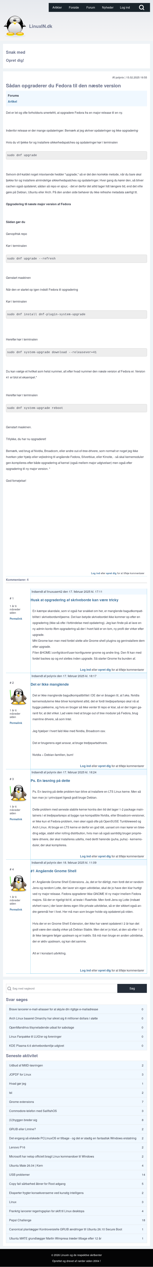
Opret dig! (15, 60)
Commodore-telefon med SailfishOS (33, 1111)
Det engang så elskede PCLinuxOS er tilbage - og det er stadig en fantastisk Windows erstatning (72, 1138)
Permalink (16, 618)
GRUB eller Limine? (22, 1129)
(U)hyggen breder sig (23, 1120)
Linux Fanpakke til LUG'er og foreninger (35, 1036)
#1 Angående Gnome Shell (53, 870)
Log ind (95, 573)
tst (10, 1092)
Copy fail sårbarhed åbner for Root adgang (37, 1184)
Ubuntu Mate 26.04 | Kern (26, 1165)
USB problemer (19, 1174)
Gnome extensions (21, 1102)
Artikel (12, 101)
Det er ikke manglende (50, 684)
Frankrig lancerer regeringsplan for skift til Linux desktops (46, 1211)
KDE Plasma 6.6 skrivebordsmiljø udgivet (36, 1045)
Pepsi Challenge (20, 1220)
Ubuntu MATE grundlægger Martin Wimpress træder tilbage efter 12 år (55, 1238)
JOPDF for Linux (20, 1074)
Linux (12, 1202)
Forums (13, 95)
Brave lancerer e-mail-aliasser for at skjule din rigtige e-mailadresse (53, 1009)
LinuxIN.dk (40, 26)
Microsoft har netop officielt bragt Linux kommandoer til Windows (51, 1156)
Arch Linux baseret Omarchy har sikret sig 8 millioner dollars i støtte (53, 1018)
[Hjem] (15, 26)
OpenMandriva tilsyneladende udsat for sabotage (41, 1027)
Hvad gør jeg (17, 1083)
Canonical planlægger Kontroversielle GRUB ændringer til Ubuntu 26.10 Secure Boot (65, 1229)
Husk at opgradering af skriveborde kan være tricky (74, 599)
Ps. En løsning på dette (50, 780)
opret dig (111, 573)
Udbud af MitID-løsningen (26, 1065)
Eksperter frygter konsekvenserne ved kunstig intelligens (46, 1193)
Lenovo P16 (17, 1147)
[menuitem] (57, 7)
